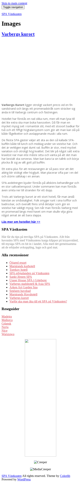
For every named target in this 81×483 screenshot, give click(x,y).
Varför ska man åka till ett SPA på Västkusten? (38, 301)
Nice (4, 330)
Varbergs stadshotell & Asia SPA (29, 283)
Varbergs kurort (18, 34)
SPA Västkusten (12, 14)
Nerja (5, 327)
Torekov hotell (18, 269)
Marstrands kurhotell (22, 266)
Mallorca (7, 320)
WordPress (24, 479)
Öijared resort (17, 262)
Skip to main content (14, 3)
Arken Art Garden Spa (23, 287)
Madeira (7, 316)
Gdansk (6, 323)
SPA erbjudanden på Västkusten (29, 273)
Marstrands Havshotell (23, 294)
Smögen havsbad (20, 291)
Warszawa (8, 334)
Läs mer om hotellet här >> (21, 222)
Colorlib (65, 476)
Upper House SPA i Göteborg (28, 280)
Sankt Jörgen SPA (20, 276)
